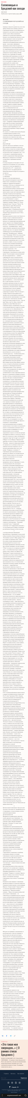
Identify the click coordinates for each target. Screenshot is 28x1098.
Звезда (13, 13)
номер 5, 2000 (19, 13)
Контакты (13, 1073)
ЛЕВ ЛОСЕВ (3, 2)
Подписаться (24, 1078)
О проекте (6, 1073)
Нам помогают (20, 1073)
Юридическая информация (14, 1092)
